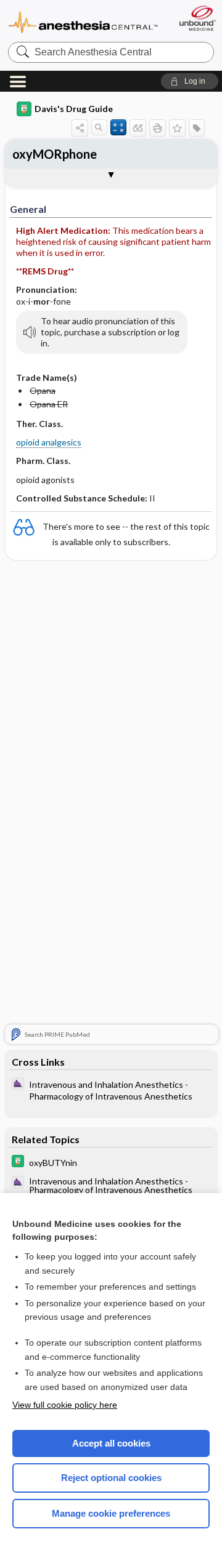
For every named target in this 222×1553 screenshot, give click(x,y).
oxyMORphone (54, 153)
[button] (189, 81)
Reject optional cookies (111, 1477)
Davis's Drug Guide (74, 108)
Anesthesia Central (83, 21)
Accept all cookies (111, 1443)
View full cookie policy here (64, 1405)
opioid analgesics (48, 442)
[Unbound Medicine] (197, 18)
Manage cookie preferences (111, 1513)
